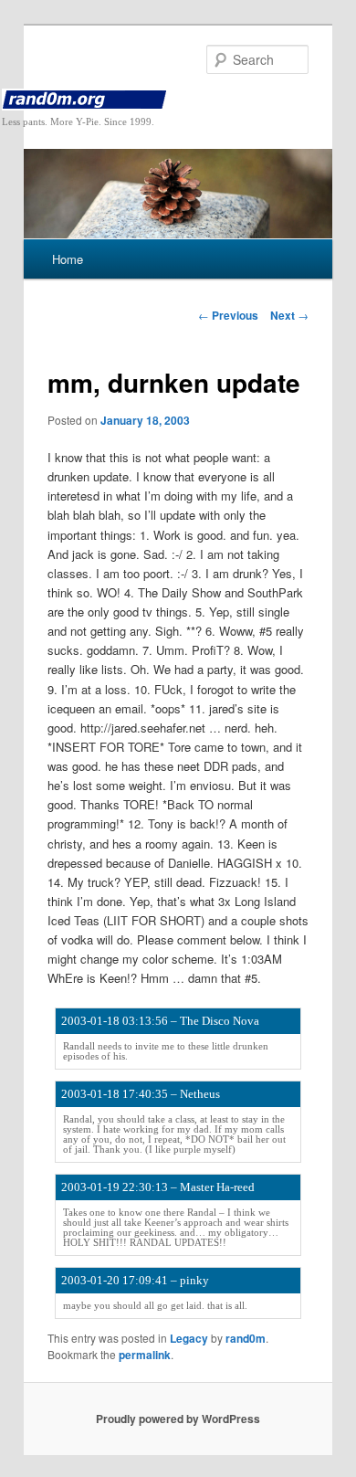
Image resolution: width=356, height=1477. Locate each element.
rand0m (245, 1338)
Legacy (189, 1338)
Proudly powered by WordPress (178, 1418)
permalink (145, 1354)
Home (67, 259)
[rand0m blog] (178, 100)
